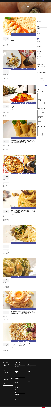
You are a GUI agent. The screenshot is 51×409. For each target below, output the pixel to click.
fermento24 (4, 78)
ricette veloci (4, 115)
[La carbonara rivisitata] (19, 300)
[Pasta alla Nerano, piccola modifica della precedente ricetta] (19, 234)
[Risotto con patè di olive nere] (19, 332)
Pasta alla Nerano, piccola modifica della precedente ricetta (23, 242)
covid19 (5, 112)
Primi (4, 42)
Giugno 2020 (39, 53)
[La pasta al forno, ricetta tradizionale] (19, 164)
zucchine (7, 287)
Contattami (29, 376)
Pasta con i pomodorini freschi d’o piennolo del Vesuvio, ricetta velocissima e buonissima (23, 103)
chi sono (28, 383)
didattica (39, 98)
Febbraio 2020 (17, 402)
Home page (29, 371)
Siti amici (29, 381)
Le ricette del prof (30, 366)
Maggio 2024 (39, 41)
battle (42, 91)
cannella (5, 43)
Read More (12, 109)
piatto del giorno (5, 44)
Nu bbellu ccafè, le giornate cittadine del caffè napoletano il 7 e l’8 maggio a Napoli (42, 70)
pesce (6, 218)
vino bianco (5, 81)
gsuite (38, 106)
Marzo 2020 (39, 58)
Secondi (39, 31)
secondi (41, 126)
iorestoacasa (7, 78)
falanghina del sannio (6, 77)
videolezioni (40, 133)
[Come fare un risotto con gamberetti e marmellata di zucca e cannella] (19, 26)
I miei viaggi (29, 369)
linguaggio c (42, 110)
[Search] (46, 85)
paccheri (4, 149)
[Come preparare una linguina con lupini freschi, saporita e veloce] (19, 59)
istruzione (44, 108)
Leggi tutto (33, 407)
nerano (4, 253)
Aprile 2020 (39, 56)
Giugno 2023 (39, 46)
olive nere (5, 350)
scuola (38, 126)
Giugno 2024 (39, 39)
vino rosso (4, 116)
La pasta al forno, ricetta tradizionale (23, 173)
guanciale (6, 148)
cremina (4, 148)
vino (3, 81)
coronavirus (5, 183)
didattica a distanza (42, 100)
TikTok (42, 0)
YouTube (44, 1)
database (45, 96)
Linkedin (47, 1)
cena (44, 91)
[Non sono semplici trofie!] (19, 267)
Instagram (41, 1)
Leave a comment (6, 40)
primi (8, 44)
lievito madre (39, 110)
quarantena (4, 219)
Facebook (45, 1)
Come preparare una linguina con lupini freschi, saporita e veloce (23, 68)
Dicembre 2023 (40, 44)
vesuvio (7, 115)
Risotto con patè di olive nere (23, 341)
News (39, 26)
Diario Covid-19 (5, 145)
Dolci (39, 23)
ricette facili (4, 45)
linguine (4, 79)
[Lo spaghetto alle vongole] (19, 199)
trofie (5, 287)
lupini (6, 79)
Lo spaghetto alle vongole (23, 208)
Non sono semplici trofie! (23, 276)
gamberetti (7, 43)
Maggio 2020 (17, 397)
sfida (44, 126)
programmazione (39, 115)
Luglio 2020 (39, 51)
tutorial (39, 129)
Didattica (39, 21)
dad (42, 96)
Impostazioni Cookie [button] (38, 407)
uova (7, 151)
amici (40, 91)
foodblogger (39, 104)
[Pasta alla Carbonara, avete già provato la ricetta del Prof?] (19, 129)
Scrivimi (28, 374)
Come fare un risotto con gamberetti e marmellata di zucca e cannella (23, 34)
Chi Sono (29, 364)
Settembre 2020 (18, 392)
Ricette (6, 42)
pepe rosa (4, 319)
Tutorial (39, 33)
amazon (38, 91)
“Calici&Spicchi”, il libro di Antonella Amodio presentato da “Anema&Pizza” (42, 73)
